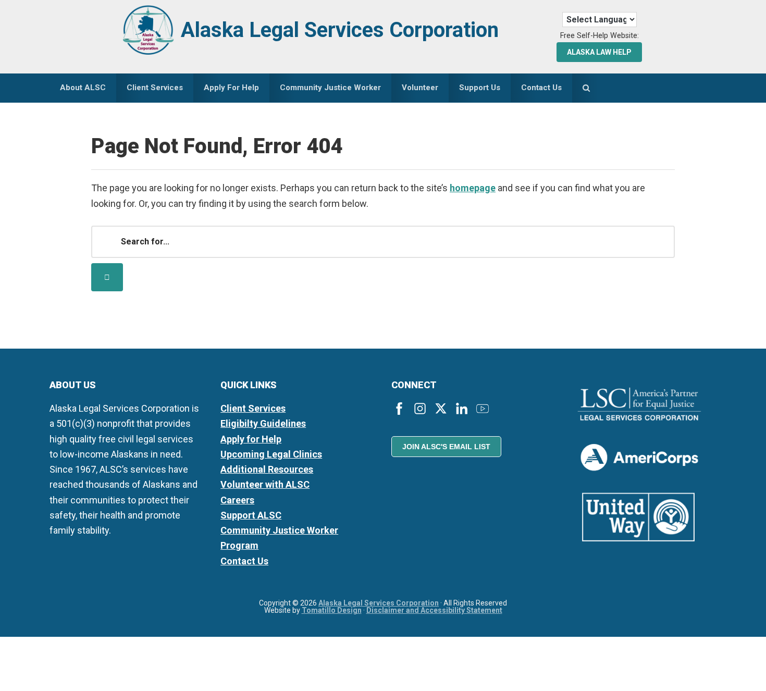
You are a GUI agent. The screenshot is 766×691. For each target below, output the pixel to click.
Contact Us (244, 561)
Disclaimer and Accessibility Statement (434, 610)
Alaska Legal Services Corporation (340, 30)
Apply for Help (250, 439)
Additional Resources (266, 469)
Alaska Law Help (599, 52)
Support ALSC (250, 515)
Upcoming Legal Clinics (271, 454)
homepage (473, 187)
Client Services (253, 408)
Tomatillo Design (332, 610)
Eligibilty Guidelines (263, 423)
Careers (237, 500)
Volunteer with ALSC (265, 484)
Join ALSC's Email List (446, 446)
